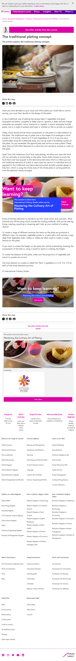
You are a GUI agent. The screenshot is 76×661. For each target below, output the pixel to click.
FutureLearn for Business (60, 574)
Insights (47, 11)
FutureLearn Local (22, 11)
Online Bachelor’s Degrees (10, 475)
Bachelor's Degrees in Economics (63, 519)
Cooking (28, 19)
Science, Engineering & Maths (37, 480)
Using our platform (33, 564)
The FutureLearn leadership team (13, 564)
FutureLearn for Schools (60, 584)
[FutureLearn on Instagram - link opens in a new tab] (8, 655)
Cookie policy (6, 619)
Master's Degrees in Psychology (37, 501)
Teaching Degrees (8, 511)
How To (58, 11)
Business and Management (36, 445)
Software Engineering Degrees (12, 530)
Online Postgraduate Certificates (13, 480)
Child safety (31, 605)
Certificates (31, 579)
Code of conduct (7, 624)
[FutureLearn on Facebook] (4, 655)
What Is (69, 11)
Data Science (56, 460)
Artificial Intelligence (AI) (60, 455)
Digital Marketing (58, 445)
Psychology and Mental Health (37, 460)
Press (37, 11)
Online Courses (7, 445)
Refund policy (6, 614)
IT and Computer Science (35, 465)
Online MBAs (6, 501)
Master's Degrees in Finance (36, 531)
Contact (29, 614)
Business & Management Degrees (13, 535)
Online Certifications (9, 450)
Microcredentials (7, 455)
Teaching (30, 455)
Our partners (56, 564)
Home (4, 19)
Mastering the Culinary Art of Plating (45, 19)
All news (5, 11)
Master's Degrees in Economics (37, 536)
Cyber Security (57, 470)
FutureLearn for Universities (61, 569)
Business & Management (16, 19)
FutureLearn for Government (61, 579)
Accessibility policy (8, 629)
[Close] (73, 3)
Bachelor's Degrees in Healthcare (63, 501)
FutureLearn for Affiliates (60, 589)
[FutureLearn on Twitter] (12, 655)
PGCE (3, 525)
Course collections (58, 485)
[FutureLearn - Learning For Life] (68, 654)
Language (30, 470)
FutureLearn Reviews (34, 569)
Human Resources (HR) (59, 465)
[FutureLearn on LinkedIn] (22, 655)
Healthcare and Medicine (35, 450)
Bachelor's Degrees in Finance (62, 523)
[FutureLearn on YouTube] (17, 655)
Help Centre (31, 610)
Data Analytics (57, 450)
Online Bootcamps (8, 460)
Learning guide (32, 574)
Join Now (38, 399)
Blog (3, 579)
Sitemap (4, 634)
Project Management (59, 475)
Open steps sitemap (8, 639)
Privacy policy (6, 610)
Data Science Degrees (9, 521)
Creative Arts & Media (34, 475)
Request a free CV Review (35, 589)
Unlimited (30, 584)
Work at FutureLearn (8, 569)
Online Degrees (7, 465)
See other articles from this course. (41, 30)
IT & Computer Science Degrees (12, 516)
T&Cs (3, 605)
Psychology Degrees (8, 506)
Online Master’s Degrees (10, 470)
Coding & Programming (60, 480)
